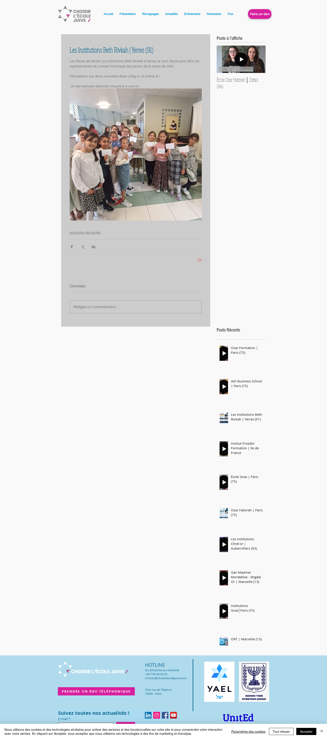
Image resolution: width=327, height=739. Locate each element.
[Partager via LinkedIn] (93, 247)
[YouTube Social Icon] (173, 715)
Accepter (306, 731)
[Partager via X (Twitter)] (83, 247)
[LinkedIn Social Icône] (148, 715)
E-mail (63, 719)
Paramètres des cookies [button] (248, 731)
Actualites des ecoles (85, 232)
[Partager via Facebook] (72, 247)
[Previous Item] (224, 59)
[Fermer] (321, 731)
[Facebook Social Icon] (165, 715)
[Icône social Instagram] (156, 715)
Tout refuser (281, 731)
